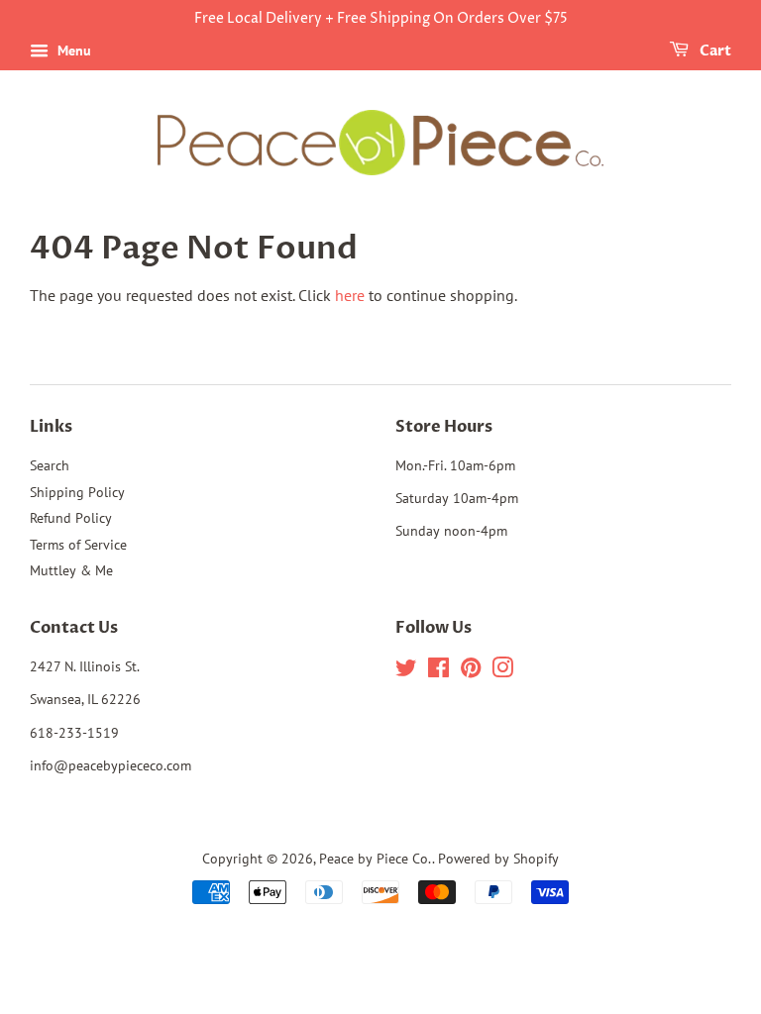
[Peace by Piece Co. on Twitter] (406, 671)
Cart (714, 51)
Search (49, 465)
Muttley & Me (71, 570)
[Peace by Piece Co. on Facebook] (438, 671)
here (350, 295)
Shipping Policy (77, 492)
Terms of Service (78, 545)
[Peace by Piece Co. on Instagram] (502, 671)
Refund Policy (71, 518)
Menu (72, 50)
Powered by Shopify (498, 858)
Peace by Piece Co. (375, 858)
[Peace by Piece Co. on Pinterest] (471, 671)
